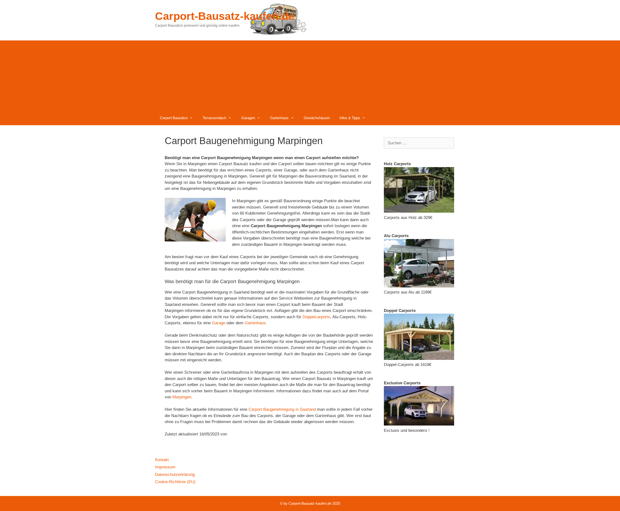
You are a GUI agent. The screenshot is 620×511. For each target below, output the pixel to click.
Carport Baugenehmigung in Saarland (282, 409)
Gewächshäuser (317, 118)
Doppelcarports (316, 317)
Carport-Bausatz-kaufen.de (224, 16)
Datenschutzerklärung (175, 474)
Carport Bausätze (174, 118)
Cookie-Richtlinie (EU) (175, 482)
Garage (218, 323)
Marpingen (181, 397)
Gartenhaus (279, 118)
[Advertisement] (310, 74)
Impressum (165, 467)
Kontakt (162, 459)
